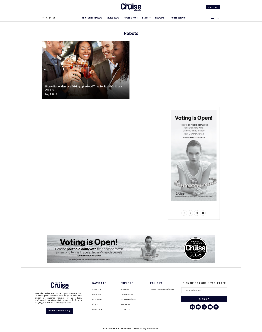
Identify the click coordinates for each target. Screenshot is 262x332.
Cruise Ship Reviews (92, 18)
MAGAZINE (159, 18)
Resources (125, 304)
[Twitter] (46, 18)
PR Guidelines (127, 294)
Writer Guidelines (128, 299)
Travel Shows (130, 18)
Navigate (99, 283)
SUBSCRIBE (212, 7)
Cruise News (112, 18)
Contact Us (125, 309)
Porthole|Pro (178, 18)
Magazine (96, 294)
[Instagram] (50, 18)
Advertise (125, 289)
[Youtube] (210, 307)
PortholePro (97, 309)
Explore (127, 283)
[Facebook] (43, 18)
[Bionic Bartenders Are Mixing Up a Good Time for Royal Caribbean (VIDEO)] (85, 70)
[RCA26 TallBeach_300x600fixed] (194, 111)
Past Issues (97, 299)
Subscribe (96, 289)
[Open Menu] (212, 17)
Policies (156, 283)
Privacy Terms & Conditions (162, 289)
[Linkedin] (54, 18)
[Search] (218, 18)
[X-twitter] (216, 307)
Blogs (145, 18)
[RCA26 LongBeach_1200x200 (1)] (131, 236)
